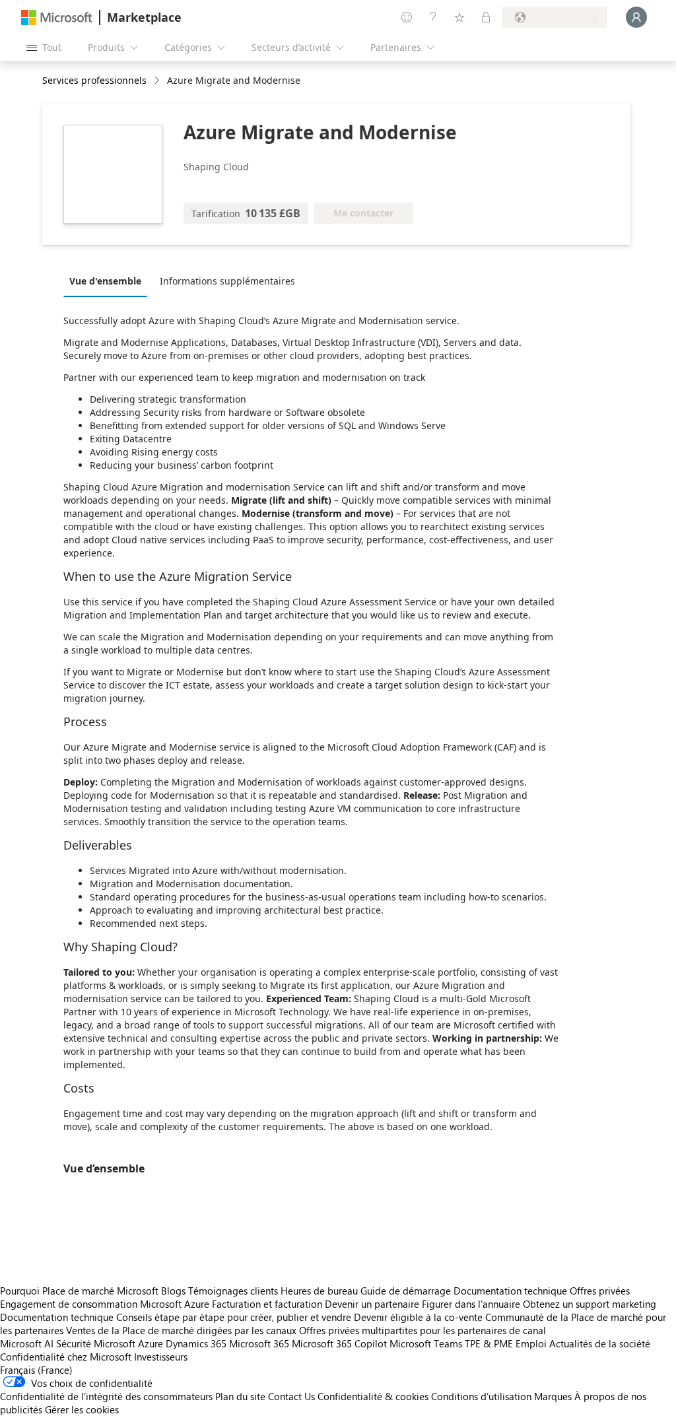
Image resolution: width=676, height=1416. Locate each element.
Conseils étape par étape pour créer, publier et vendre (233, 1317)
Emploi (531, 1343)
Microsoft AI (26, 1343)
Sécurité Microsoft (95, 1343)
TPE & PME (489, 1343)
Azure (150, 1343)
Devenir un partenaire (372, 1303)
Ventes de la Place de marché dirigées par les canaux (181, 1330)
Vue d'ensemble (105, 281)
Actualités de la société (599, 1343)
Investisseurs (160, 1356)
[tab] (108, 280)
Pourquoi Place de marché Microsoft (79, 1290)
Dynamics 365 (196, 1343)
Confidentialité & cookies (373, 1396)
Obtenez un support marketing (589, 1303)
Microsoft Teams (425, 1343)
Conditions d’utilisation (481, 1396)
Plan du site (240, 1396)
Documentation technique (510, 1290)
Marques (553, 1396)
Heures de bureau (319, 1290)
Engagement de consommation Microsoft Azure (106, 1303)
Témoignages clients (233, 1290)
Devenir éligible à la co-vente (418, 1317)
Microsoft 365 (259, 1343)
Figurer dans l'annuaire (471, 1303)
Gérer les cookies (82, 1409)
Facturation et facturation (267, 1303)
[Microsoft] (56, 17)
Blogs (173, 1290)
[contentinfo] (158, 81)
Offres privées (600, 1290)
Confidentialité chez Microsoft (65, 1356)
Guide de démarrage (405, 1290)
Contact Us (291, 1396)
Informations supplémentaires (227, 281)
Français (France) (36, 1369)
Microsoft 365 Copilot (339, 1343)
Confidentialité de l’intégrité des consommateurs (106, 1396)
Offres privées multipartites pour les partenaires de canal (422, 1330)
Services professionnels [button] (94, 80)
